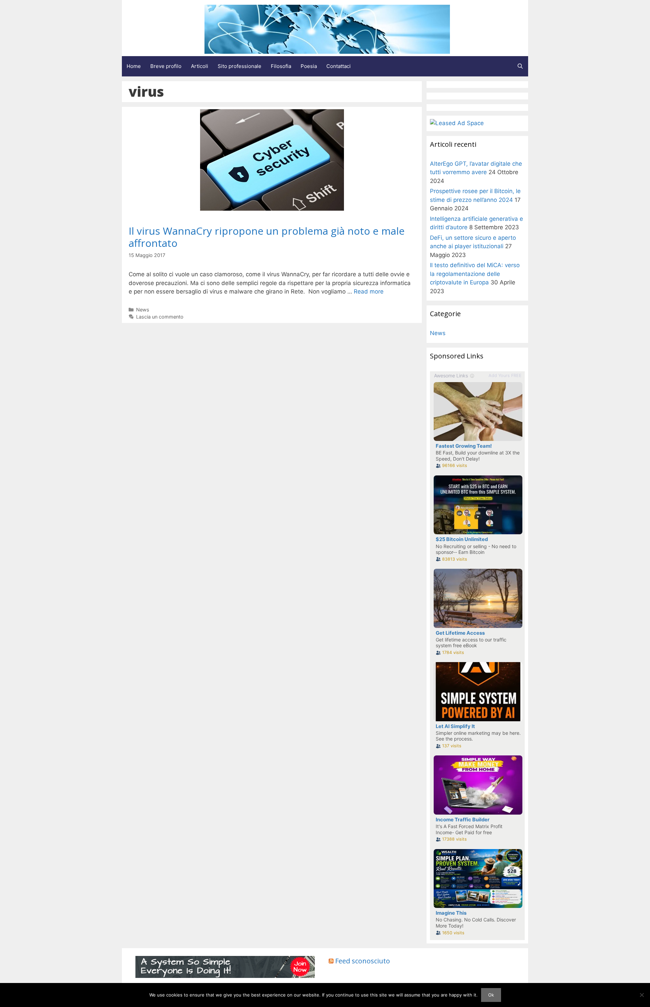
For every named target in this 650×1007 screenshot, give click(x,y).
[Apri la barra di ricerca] (520, 66)
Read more (369, 291)
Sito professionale (239, 66)
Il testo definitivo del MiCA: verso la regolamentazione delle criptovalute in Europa (475, 274)
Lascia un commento (159, 317)
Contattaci (338, 66)
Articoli (199, 66)
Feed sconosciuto (362, 960)
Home (134, 66)
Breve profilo (165, 66)
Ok (491, 995)
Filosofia (281, 66)
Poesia (309, 66)
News (142, 309)
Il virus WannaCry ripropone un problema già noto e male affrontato (267, 237)
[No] (641, 994)
